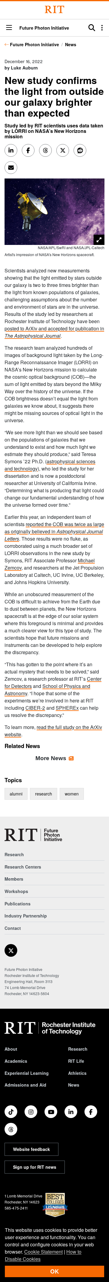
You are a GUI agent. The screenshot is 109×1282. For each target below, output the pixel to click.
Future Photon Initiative (34, 44)
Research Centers (23, 867)
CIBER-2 (35, 707)
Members (14, 879)
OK (54, 1271)
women (72, 794)
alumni (16, 794)
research (43, 794)
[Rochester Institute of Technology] (54, 9)
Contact (13, 928)
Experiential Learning (27, 1073)
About (11, 1049)
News (70, 44)
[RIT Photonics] (33, 835)
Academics (16, 1061)
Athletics (77, 1073)
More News (50, 758)
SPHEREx (67, 707)
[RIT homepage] (50, 1028)
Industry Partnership (26, 916)
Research (14, 854)
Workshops (16, 891)
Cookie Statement (43, 1251)
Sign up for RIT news (34, 1167)
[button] (9, 28)
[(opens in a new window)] (11, 950)
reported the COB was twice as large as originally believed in (54, 531)
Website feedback (31, 1149)
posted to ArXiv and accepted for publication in (54, 332)
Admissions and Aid (25, 1085)
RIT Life (76, 1061)
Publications (18, 904)
